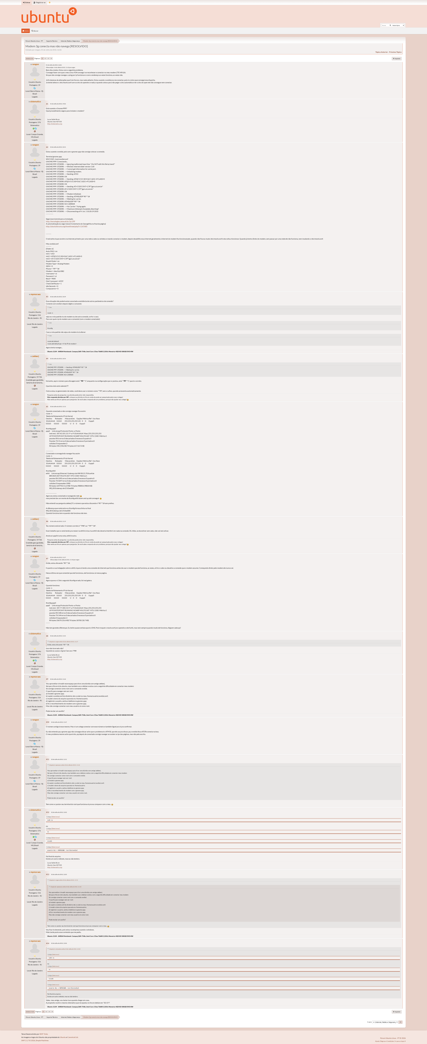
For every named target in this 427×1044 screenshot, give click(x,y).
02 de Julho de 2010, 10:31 (58, 147)
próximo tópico (395, 52)
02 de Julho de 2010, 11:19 (58, 521)
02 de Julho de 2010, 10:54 (58, 358)
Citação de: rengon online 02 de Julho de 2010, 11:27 (63, 641)
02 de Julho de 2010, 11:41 (58, 636)
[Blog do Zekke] (35, 386)
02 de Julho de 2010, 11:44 (58, 679)
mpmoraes (36, 294)
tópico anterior (381, 52)
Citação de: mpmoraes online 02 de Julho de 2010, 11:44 (64, 765)
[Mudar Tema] (49, 2)
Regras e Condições (387, 1041)
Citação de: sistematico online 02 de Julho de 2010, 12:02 (64, 949)
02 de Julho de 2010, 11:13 (58, 406)
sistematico (35, 101)
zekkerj (35, 356)
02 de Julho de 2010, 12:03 (59, 874)
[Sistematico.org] (35, 131)
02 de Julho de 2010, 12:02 (59, 812)
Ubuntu (63, 1037)
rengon (35, 64)
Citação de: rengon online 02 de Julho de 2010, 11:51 (63, 880)
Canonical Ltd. (72, 1037)
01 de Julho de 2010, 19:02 (58, 104)
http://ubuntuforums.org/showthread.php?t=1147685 (66, 226)
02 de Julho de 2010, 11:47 (59, 722)
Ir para (369, 1022)
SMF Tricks (44, 1034)
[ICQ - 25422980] (33, 128)
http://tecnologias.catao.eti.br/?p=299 (60, 221)
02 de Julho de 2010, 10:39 (58, 296)
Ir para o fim (29, 58)
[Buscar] (390, 25)
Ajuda (377, 1041)
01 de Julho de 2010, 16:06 (54, 65)
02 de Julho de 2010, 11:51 (59, 759)
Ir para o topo (30, 1011)
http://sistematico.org (54, 124)
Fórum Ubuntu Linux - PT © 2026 (393, 1038)
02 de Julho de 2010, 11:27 (58, 557)
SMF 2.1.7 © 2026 (28, 1040)
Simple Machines (42, 1040)
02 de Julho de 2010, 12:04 (59, 943)
